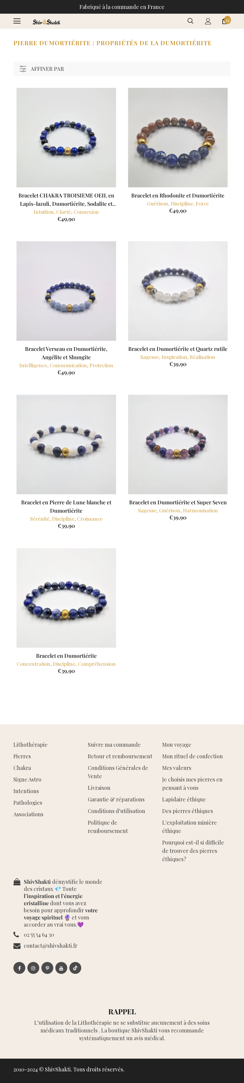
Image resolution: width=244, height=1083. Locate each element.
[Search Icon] (190, 21)
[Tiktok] (75, 968)
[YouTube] (61, 968)
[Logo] (46, 21)
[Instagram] (33, 968)
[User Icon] (208, 21)
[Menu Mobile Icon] (17, 21)
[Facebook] (19, 968)
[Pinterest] (47, 968)
